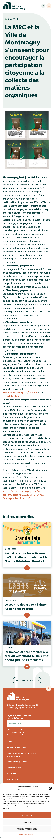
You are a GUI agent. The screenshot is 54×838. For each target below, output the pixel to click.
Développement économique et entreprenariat (22, 754)
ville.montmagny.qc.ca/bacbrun (20, 392)
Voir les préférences (27, 829)
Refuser (27, 822)
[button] (50, 788)
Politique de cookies (26, 834)
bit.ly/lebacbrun (11, 396)
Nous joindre (12, 779)
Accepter (27, 815)
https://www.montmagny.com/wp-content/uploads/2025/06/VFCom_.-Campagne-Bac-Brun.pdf (24, 495)
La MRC (10, 742)
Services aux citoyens (16, 747)
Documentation (14, 768)
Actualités (11, 773)
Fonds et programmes (17, 762)
